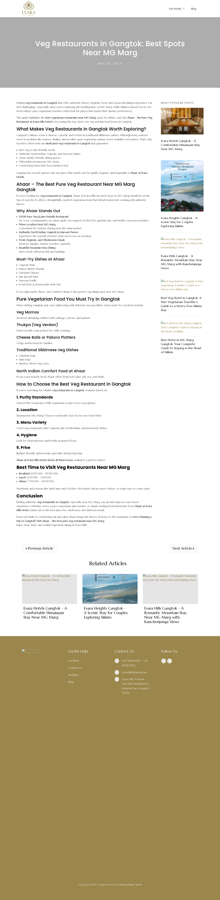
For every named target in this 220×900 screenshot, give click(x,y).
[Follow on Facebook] (163, 661)
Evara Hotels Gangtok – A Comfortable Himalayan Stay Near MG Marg (180, 145)
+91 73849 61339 (131, 660)
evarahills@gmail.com (134, 672)
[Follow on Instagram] (169, 661)
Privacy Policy (127, 884)
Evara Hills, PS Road (133, 679)
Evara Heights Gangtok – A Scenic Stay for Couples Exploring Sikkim (179, 222)
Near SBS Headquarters (135, 683)
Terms (139, 884)
